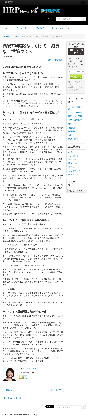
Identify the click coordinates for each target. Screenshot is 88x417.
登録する (77, 76)
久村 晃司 (72, 166)
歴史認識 (59, 59)
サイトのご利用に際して (14, 398)
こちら (77, 86)
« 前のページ (10, 389)
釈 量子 (71, 151)
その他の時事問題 (75, 108)
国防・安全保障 (75, 116)
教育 (50, 59)
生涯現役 (72, 131)
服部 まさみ (31, 368)
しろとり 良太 (74, 170)
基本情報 (40, 28)
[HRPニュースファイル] (21, 9)
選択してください (77, 190)
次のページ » (56, 389)
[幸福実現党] (50, 10)
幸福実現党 (8, 2)
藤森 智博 (72, 163)
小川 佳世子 (73, 155)
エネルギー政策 (75, 112)
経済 (70, 135)
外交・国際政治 (75, 119)
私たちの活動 (22, 28)
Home (6, 28)
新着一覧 (15, 36)
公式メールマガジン (60, 28)
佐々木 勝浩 (73, 174)
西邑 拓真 (72, 159)
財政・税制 (73, 138)
